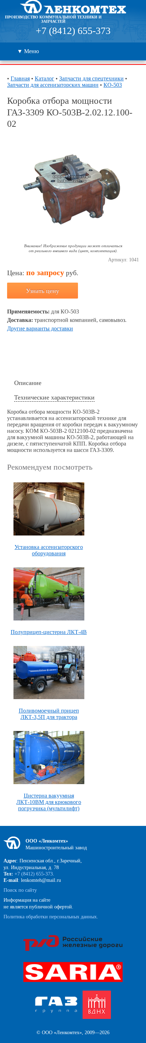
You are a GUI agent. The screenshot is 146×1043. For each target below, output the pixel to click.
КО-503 (112, 85)
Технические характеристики (54, 397)
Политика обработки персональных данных (50, 916)
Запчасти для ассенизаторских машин (53, 85)
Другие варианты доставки (40, 328)
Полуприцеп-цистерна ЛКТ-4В (49, 632)
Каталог (44, 78)
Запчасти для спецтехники (91, 78)
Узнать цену (42, 290)
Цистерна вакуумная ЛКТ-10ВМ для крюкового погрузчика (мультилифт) (48, 802)
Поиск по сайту (20, 890)
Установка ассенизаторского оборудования (49, 550)
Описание (27, 382)
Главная (20, 78)
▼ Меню (28, 51)
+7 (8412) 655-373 (73, 30)
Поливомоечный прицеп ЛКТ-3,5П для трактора (49, 714)
